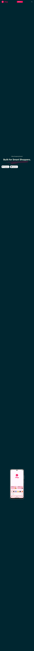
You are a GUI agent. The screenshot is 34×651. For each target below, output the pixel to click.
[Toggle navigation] (31, 2)
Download (19, 1)
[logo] (5, 2)
